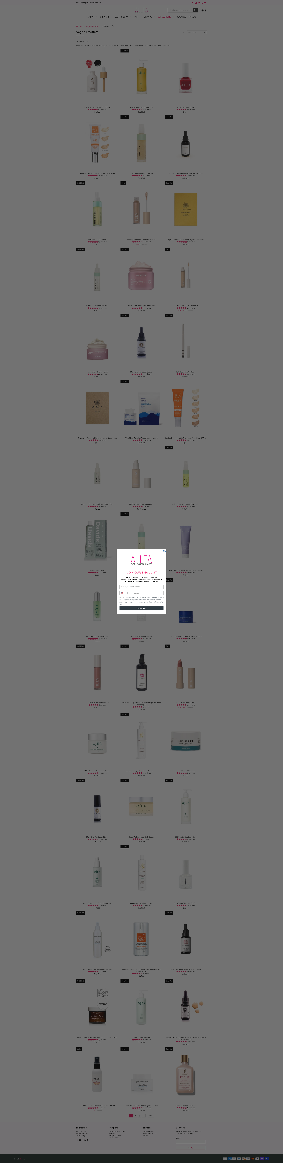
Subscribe (141, 608)
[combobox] (123, 593)
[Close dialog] (164, 551)
